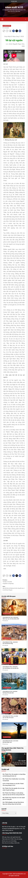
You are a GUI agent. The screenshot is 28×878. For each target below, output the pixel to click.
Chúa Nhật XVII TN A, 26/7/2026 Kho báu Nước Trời (10, 741)
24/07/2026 (6, 744)
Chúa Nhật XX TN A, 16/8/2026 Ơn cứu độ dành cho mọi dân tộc (11, 667)
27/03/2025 (6, 27)
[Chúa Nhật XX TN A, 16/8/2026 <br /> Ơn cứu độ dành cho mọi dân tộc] (14, 656)
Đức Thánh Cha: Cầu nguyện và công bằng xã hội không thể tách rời (14, 775)
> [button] (25, 19)
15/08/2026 (6, 670)
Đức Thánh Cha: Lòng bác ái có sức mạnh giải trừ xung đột (14, 798)
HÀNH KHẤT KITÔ (14, 7)
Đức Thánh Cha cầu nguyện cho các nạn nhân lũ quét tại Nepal (13, 789)
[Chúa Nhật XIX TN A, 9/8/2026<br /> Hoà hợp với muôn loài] (14, 681)
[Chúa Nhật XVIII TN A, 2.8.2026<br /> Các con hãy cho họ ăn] (14, 706)
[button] (2, 19)
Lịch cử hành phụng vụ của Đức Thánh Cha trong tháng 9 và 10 (13, 784)
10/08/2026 (6, 694)
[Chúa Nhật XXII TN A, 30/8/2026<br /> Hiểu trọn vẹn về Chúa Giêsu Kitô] (14, 607)
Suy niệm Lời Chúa (6, 25)
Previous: (8, 581)
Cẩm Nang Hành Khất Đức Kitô (12, 833)
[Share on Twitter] (17, 31)
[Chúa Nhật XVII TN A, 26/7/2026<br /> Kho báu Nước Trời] (14, 730)
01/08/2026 (6, 719)
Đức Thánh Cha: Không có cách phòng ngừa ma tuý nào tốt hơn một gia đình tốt (13, 793)
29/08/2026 (6, 620)
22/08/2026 (6, 645)
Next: (13, 588)
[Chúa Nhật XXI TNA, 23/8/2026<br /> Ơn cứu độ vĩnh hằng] (14, 632)
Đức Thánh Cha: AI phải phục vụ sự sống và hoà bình (14, 779)
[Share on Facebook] (13, 31)
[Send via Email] (20, 31)
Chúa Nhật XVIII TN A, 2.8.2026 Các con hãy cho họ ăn (10, 716)
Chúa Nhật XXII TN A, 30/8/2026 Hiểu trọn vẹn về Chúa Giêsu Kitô (11, 618)
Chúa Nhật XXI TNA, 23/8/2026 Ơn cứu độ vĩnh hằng (10, 642)
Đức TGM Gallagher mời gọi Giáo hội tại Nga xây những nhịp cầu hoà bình (13, 803)
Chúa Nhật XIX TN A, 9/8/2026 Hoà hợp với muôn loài (10, 692)
